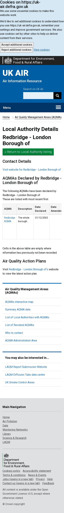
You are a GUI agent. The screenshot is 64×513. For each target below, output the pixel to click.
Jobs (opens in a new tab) (18, 479)
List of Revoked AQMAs (19, 325)
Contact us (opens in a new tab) (21, 483)
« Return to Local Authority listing (28, 152)
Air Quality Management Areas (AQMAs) (38, 117)
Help (50, 479)
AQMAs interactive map (19, 301)
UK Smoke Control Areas (19, 382)
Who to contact (14, 332)
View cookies (41, 49)
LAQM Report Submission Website (26, 366)
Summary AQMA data (17, 309)
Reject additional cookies (16, 49)
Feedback (48, 483)
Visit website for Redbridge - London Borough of (32, 169)
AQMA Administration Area (21, 340)
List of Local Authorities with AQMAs (27, 317)
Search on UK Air (33, 89)
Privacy (40, 479)
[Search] (57, 95)
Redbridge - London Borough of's (28, 269)
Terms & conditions (14, 475)
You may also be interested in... (27, 357)
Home (6, 117)
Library (7, 434)
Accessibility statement (37, 470)
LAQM (6, 442)
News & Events (37, 475)
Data (5, 425)
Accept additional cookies (16, 44)
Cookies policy (11, 470)
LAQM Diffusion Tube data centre (25, 374)
